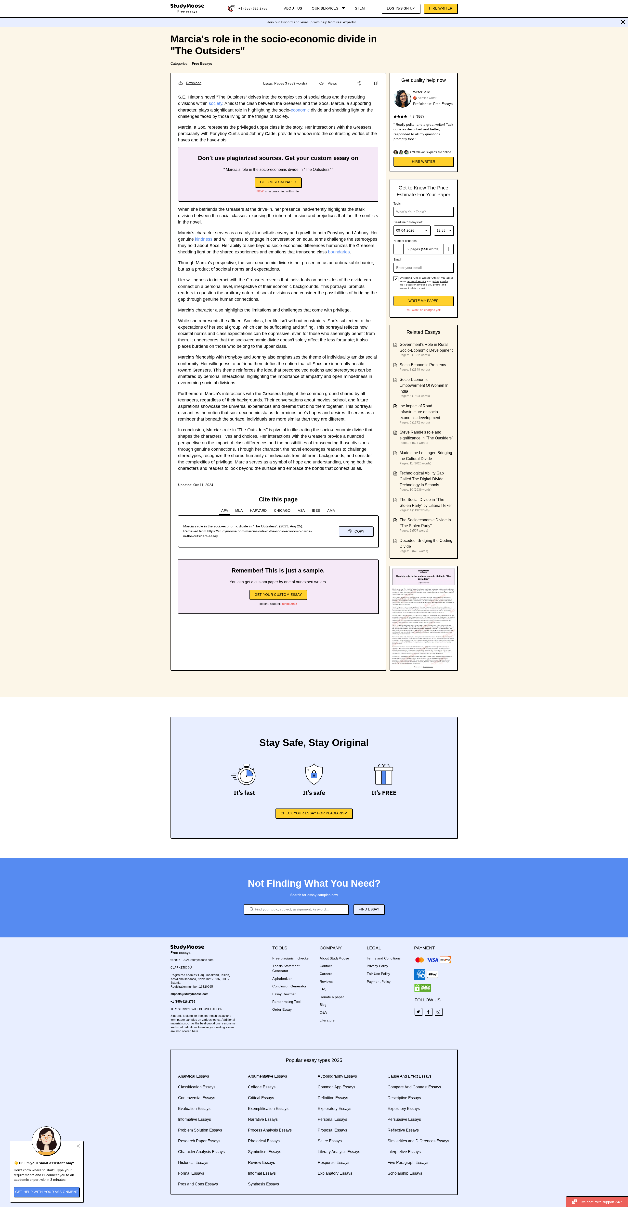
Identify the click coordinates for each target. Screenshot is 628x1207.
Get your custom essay (278, 595)
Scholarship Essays (405, 1173)
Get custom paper (278, 182)
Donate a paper (332, 997)
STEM (360, 8)
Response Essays (333, 1162)
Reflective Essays (403, 1130)
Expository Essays (404, 1109)
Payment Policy (379, 981)
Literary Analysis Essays (339, 1152)
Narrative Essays (263, 1119)
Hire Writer (440, 8)
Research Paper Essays (199, 1141)
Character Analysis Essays (201, 1152)
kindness (203, 239)
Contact (326, 966)
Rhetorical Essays (264, 1141)
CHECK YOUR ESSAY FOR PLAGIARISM (314, 813)
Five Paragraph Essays (408, 1162)
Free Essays (202, 63)
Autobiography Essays (337, 1076)
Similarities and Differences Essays (418, 1141)
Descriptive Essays (404, 1098)
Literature (327, 1020)
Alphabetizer (282, 979)
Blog (323, 1005)
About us (293, 8)
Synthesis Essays (263, 1184)
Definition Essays (333, 1098)
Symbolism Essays (264, 1152)
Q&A (323, 1012)
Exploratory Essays (334, 1109)
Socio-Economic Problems (423, 365)
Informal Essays (262, 1173)
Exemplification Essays (268, 1109)
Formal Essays (191, 1173)
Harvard (258, 510)
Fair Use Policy (378, 974)
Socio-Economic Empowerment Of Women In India (424, 385)
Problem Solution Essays (200, 1130)
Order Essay (282, 1009)
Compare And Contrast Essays (414, 1087)
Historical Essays (193, 1162)
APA (224, 510)
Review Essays (261, 1162)
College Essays (261, 1087)
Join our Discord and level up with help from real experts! (311, 22)
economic (300, 110)
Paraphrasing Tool (286, 1002)
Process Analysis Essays (270, 1130)
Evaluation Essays (194, 1109)
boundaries (339, 251)
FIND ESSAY (369, 909)
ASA (301, 510)
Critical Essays (261, 1098)
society (215, 103)
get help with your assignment (46, 1192)
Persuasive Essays (404, 1119)
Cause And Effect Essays (410, 1076)
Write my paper (423, 301)
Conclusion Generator (289, 986)
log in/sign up (401, 8)
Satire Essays (330, 1141)
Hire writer (423, 161)
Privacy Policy (377, 966)
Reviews (326, 981)
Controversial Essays (196, 1098)
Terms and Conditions (384, 958)
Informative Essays (194, 1119)
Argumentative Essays (267, 1076)
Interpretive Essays (404, 1152)
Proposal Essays (332, 1130)
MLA (239, 510)
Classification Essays (196, 1087)
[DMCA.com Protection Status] (422, 987)
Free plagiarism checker (291, 958)
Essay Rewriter (284, 994)
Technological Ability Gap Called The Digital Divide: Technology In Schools (422, 479)
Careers (326, 974)
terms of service (416, 281)
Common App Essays (336, 1087)
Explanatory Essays (335, 1173)
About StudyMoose (334, 958)
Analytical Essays (193, 1076)
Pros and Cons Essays (198, 1184)
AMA (331, 510)
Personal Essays (332, 1119)
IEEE (316, 510)
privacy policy (440, 281)
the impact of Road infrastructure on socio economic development (420, 412)
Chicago (282, 510)
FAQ (323, 989)
